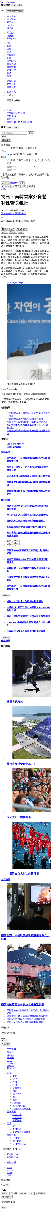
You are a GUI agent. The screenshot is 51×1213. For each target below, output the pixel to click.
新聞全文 (32, 148)
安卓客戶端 (12, 1154)
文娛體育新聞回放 (21, 1108)
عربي (9, 1060)
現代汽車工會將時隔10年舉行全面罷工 (26, 520)
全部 (12, 148)
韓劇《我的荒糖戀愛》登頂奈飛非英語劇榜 (28, 616)
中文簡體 (6, 1044)
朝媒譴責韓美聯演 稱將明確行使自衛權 (26, 526)
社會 (9, 52)
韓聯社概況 (12, 1135)
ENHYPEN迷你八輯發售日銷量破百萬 (26, 631)
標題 (21, 148)
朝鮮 (9, 58)
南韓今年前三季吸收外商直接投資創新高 (27, 421)
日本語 (10, 1057)
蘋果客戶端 (12, 1157)
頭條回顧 (11, 81)
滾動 (9, 43)
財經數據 (11, 67)
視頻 (9, 76)
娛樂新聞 (11, 87)
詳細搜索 (6, 140)
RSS (9, 110)
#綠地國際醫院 (14, 447)
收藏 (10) (11, 92)
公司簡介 (11, 119)
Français (10, 1065)
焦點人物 (11, 64)
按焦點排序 (31, 154)
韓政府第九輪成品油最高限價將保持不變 (27, 1016)
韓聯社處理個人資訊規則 (19, 122)
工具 (9, 1123)
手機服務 (11, 116)
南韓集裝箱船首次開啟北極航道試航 (22, 1004)
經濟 (9, 49)
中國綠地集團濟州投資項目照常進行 (25, 419)
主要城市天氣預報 (16, 113)
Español (10, 1063)
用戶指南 (17, 1141)
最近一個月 (24, 160)
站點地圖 (11, 1162)
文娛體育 (11, 55)
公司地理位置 (19, 1144)
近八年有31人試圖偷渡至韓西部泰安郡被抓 (28, 476)
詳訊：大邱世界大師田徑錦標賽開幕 (25, 601)
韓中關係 (11, 61)
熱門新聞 (11, 84)
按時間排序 (16, 154)
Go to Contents (8, 2)
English (10, 1055)
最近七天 (38, 160)
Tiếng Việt (11, 1068)
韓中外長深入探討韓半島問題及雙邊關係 (27, 514)
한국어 (10, 1052)
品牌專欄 (11, 1111)
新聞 (9, 1073)
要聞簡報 (11, 70)
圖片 (9, 73)
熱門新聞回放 (19, 1105)
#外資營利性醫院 (15, 444)
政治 (9, 46)
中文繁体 (11, 1049)
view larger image (15, 282)
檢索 (4, 136)
